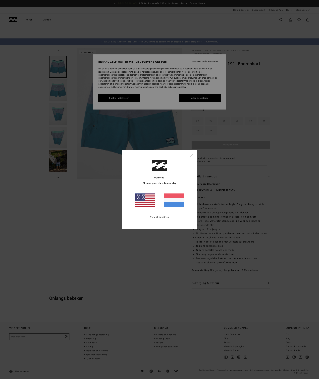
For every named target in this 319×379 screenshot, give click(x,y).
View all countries (159, 217)
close (192, 155)
